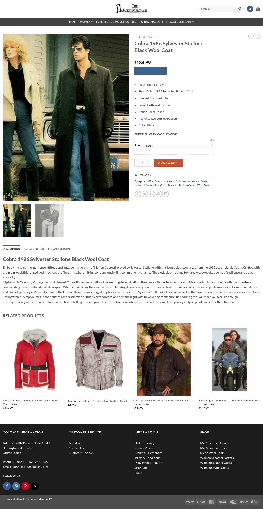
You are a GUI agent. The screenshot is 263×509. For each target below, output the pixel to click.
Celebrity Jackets (147, 37)
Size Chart (154, 71)
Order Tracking (144, 443)
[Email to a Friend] (152, 194)
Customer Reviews (81, 452)
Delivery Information (148, 462)
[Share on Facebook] (138, 194)
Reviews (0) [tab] (30, 248)
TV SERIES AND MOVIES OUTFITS (116, 21)
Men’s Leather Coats (213, 448)
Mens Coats (160, 185)
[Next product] (251, 36)
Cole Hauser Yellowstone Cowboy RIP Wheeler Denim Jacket (161, 402)
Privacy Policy (143, 448)
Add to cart (168, 162)
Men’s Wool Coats (212, 452)
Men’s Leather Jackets (214, 443)
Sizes (137, 145)
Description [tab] (11, 248)
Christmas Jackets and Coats (191, 181)
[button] (250, 9)
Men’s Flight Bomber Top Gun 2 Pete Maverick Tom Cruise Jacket (229, 402)
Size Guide (141, 467)
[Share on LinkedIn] (165, 194)
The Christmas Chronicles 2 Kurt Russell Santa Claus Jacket (30, 402)
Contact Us (76, 448)
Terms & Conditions (147, 457)
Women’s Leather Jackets (217, 457)
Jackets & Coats (143, 185)
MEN (72, 21)
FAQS (138, 472)
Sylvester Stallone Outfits (182, 185)
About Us (75, 443)
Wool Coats (203, 185)
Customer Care (180, 21)
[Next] (121, 117)
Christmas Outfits (154, 21)
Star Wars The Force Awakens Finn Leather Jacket (97, 400)
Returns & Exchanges (148, 452)
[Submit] (240, 9)
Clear (213, 140)
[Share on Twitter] (145, 194)
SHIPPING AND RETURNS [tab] (56, 248)
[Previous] (10, 117)
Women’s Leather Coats (216, 462)
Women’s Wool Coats (214, 467)
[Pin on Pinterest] (159, 194)
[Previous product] (257, 36)
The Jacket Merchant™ (38, 499)
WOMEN (85, 21)
